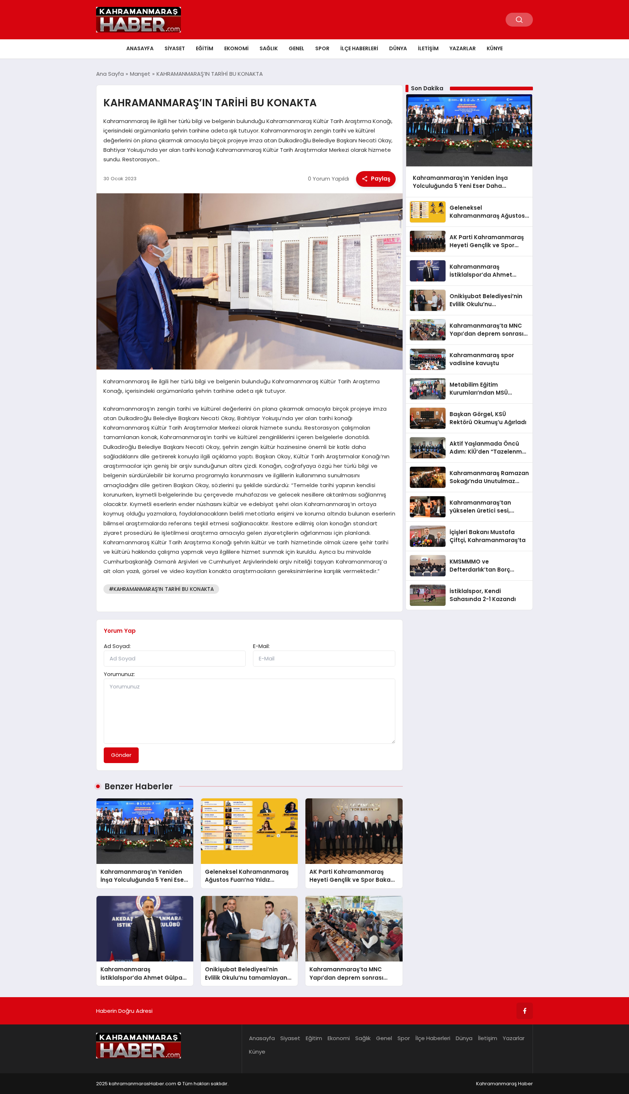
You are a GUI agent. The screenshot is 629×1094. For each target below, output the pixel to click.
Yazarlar (463, 48)
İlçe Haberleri (359, 48)
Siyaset (175, 48)
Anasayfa (140, 48)
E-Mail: (261, 646)
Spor (322, 48)
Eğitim (204, 48)
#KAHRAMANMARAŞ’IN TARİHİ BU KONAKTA (161, 589)
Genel (296, 48)
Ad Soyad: (117, 646)
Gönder (121, 755)
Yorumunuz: (119, 674)
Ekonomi (236, 48)
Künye (495, 48)
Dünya (398, 48)
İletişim (428, 48)
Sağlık (269, 48)
